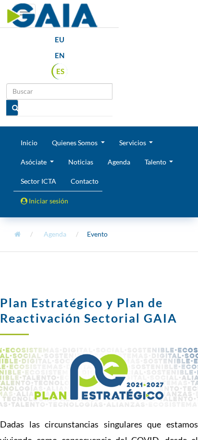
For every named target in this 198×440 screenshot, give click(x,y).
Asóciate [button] (34, 162)
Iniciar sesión (47, 201)
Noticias (80, 162)
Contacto (85, 181)
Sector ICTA (38, 181)
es (60, 71)
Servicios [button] (133, 142)
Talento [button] (156, 162)
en (59, 55)
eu (59, 39)
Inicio (29, 142)
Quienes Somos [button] (75, 142)
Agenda (119, 162)
